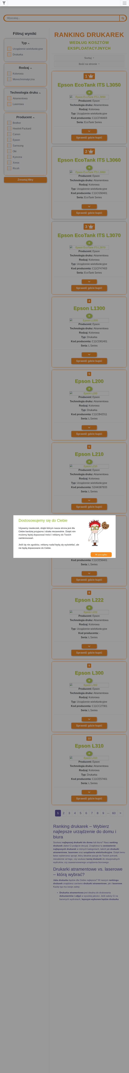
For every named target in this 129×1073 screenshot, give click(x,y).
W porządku (101, 554)
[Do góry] (125, 1069)
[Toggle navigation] (124, 3)
